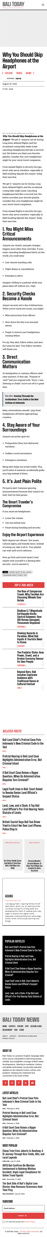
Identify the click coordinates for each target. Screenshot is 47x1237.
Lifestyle (21, 604)
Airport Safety (15, 572)
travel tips (22, 575)
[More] (28, 95)
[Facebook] (5, 95)
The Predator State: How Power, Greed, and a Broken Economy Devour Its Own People (30, 657)
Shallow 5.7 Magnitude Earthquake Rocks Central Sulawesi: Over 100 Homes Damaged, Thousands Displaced (29, 617)
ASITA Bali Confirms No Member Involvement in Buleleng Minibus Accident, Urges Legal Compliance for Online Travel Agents (22, 1170)
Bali (19, 688)
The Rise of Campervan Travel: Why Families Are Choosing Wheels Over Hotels (30, 596)
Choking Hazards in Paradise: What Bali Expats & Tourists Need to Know (29, 637)
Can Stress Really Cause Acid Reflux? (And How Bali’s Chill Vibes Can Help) (12, 864)
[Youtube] (32, 1083)
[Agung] (5, 78)
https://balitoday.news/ (13, 900)
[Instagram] (12, 1083)
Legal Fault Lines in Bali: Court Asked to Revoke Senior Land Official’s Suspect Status (22, 792)
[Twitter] (10, 95)
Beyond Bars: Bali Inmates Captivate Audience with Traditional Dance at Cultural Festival (28, 678)
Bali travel (27, 572)
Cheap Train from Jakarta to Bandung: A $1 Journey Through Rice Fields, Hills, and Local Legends (23, 1154)
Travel (19, 73)
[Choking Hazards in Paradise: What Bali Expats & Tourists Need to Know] (9, 637)
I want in (22, 1216)
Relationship (8, 1194)
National (21, 627)
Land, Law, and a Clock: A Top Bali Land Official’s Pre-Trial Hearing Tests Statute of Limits (23, 809)
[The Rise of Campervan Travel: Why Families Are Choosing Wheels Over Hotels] (9, 595)
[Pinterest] (16, 95)
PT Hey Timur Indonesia (29, 1231)
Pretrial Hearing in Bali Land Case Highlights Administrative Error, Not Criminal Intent (22, 759)
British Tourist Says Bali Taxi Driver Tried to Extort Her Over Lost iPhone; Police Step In (22, 825)
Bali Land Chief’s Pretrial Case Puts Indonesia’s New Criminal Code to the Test (23, 743)
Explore (21, 646)
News (28, 73)
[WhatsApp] (22, 95)
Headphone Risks (9, 575)
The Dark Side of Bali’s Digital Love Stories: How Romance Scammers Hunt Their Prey (22, 1187)
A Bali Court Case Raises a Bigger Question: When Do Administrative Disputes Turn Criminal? (21, 776)
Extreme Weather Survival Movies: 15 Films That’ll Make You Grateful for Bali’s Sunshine (34, 866)
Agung (18, 78)
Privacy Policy (29, 1221)
